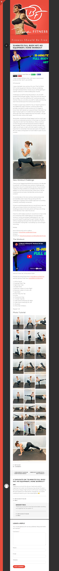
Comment (16, 531)
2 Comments (18, 466)
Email (14, 554)
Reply (16, 500)
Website (15, 560)
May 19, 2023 (18, 465)
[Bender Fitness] (29, 22)
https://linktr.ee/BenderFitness (27, 232)
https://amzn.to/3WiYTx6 (37, 276)
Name (14, 547)
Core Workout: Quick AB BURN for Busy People (21, 473)
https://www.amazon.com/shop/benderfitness (33, 236)
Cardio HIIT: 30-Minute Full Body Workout (37, 473)
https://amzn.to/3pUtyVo (36, 278)
